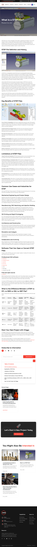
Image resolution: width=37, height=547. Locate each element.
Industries (11, 4)
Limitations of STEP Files (9, 371)
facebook (3, 351)
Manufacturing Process (9, 8)
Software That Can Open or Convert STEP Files (14, 375)
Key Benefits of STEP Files (10, 369)
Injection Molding (22, 520)
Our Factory (31, 522)
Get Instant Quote (18, 434)
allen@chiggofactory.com (8, 521)
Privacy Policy (31, 523)
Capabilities (7, 4)
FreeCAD (4, 274)
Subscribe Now (29, 356)
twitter (6, 351)
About (25, 4)
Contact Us (29, 4)
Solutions (16, 4)
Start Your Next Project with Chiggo (11, 381)
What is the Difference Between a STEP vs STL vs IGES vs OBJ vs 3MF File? (18, 378)
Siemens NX (5, 265)
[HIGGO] (3, 4)
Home (4, 8)
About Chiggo (31, 517)
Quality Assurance (32, 518)
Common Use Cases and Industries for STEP (13, 373)
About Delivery (31, 520)
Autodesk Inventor (6, 260)
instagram (11, 351)
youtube (8, 351)
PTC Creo (4, 263)
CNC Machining (21, 517)
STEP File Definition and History (11, 366)
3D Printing (16, 8)
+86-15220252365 (7, 518)
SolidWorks (4, 258)
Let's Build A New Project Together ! (8, 1)
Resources (20, 4)
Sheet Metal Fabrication (23, 518)
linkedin (14, 351)
